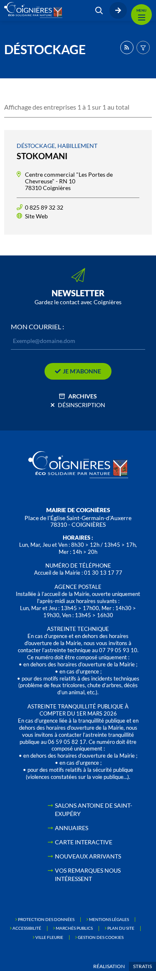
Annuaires (71, 827)
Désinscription (81, 404)
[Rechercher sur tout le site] (99, 10)
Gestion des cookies (101, 937)
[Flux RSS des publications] (127, 47)
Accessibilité (26, 928)
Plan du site (120, 928)
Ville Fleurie (49, 937)
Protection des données (46, 919)
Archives (82, 396)
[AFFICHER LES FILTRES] (143, 47)
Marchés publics (74, 928)
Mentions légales (109, 919)
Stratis (142, 966)
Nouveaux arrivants (88, 856)
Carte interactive (83, 842)
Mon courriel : (37, 326)
